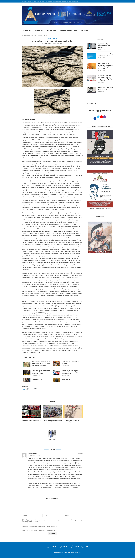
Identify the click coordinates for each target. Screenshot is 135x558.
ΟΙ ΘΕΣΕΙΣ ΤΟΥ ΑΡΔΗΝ (26, 1)
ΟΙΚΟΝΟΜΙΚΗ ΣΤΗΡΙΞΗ (73, 1)
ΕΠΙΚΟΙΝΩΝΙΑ (65, 1)
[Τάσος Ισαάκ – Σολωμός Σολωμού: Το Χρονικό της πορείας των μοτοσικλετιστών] (31, 411)
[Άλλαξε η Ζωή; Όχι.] (26, 380)
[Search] (112, 30)
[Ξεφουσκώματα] (56, 380)
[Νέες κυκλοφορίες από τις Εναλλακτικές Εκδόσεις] (91, 56)
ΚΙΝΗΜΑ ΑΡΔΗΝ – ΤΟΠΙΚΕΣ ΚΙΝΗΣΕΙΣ (53, 1)
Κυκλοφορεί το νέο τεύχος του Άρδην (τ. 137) (105, 88)
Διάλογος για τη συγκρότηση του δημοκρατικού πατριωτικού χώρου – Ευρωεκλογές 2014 (71, 372)
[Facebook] (109, 1)
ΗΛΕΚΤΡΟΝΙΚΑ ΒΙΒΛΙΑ (66, 30)
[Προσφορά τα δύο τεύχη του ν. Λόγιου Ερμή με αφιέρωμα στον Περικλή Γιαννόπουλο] (91, 78)
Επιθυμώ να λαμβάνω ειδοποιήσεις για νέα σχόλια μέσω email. (40, 526)
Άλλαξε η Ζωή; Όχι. (37, 379)
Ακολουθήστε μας (92, 103)
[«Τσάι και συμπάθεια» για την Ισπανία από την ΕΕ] (52, 411)
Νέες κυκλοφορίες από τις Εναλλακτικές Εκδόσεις (105, 54)
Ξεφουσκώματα (66, 379)
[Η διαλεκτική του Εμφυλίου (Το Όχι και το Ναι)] (56, 363)
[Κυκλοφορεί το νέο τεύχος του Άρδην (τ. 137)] (91, 90)
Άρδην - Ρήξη (47, 43)
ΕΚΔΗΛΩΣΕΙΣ (84, 30)
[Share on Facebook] (50, 396)
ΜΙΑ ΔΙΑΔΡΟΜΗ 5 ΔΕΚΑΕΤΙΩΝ (38, 1)
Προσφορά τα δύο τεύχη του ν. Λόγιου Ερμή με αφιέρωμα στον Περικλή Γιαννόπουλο (105, 78)
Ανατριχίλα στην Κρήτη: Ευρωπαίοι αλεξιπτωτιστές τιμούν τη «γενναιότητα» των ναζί (41, 372)
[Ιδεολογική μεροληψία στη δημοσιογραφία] (73, 411)
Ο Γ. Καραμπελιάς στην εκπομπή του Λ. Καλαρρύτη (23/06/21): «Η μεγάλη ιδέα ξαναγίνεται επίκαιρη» (41, 363)
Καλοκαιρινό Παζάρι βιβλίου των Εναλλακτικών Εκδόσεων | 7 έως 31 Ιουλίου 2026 (105, 66)
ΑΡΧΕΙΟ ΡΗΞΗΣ (39, 30)
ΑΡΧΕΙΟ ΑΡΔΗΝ (27, 30)
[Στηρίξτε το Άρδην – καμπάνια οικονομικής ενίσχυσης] (91, 46)
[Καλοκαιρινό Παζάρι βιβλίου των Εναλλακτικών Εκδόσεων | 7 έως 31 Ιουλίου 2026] (91, 66)
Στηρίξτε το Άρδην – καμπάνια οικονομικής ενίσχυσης (104, 45)
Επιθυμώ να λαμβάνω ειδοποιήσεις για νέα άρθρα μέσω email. (39, 530)
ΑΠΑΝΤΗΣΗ (80, 453)
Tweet (24, 388)
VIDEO (75, 30)
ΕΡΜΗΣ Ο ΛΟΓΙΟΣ (51, 30)
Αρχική (23, 35)
